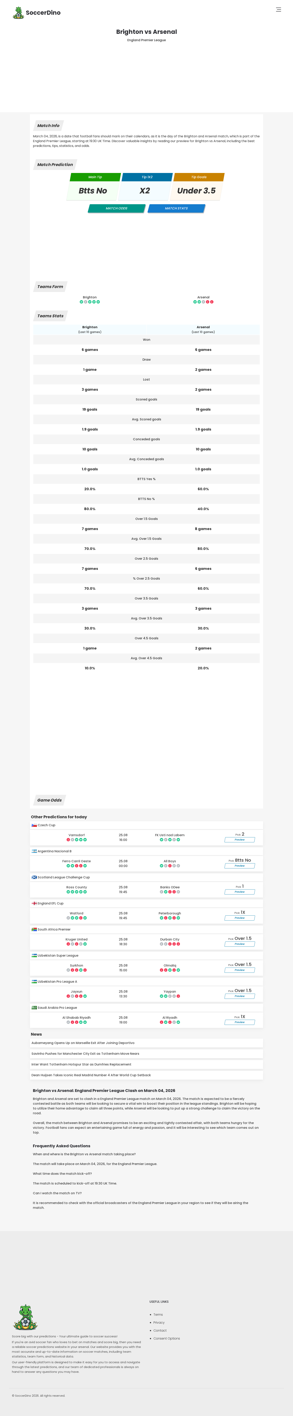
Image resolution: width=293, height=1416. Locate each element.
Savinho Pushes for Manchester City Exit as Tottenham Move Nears (85, 1053)
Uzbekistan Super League (57, 955)
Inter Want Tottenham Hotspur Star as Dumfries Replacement (81, 1064)
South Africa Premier (54, 929)
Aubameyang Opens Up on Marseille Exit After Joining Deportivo (83, 1043)
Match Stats (176, 208)
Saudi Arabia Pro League (57, 1007)
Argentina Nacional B (54, 851)
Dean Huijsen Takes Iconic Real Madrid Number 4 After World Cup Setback (91, 1075)
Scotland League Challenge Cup (63, 877)
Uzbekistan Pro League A (57, 981)
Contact (160, 1330)
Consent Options (166, 1338)
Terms (158, 1314)
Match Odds (116, 208)
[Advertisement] (146, 72)
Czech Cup (46, 825)
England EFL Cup (50, 903)
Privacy (159, 1322)
